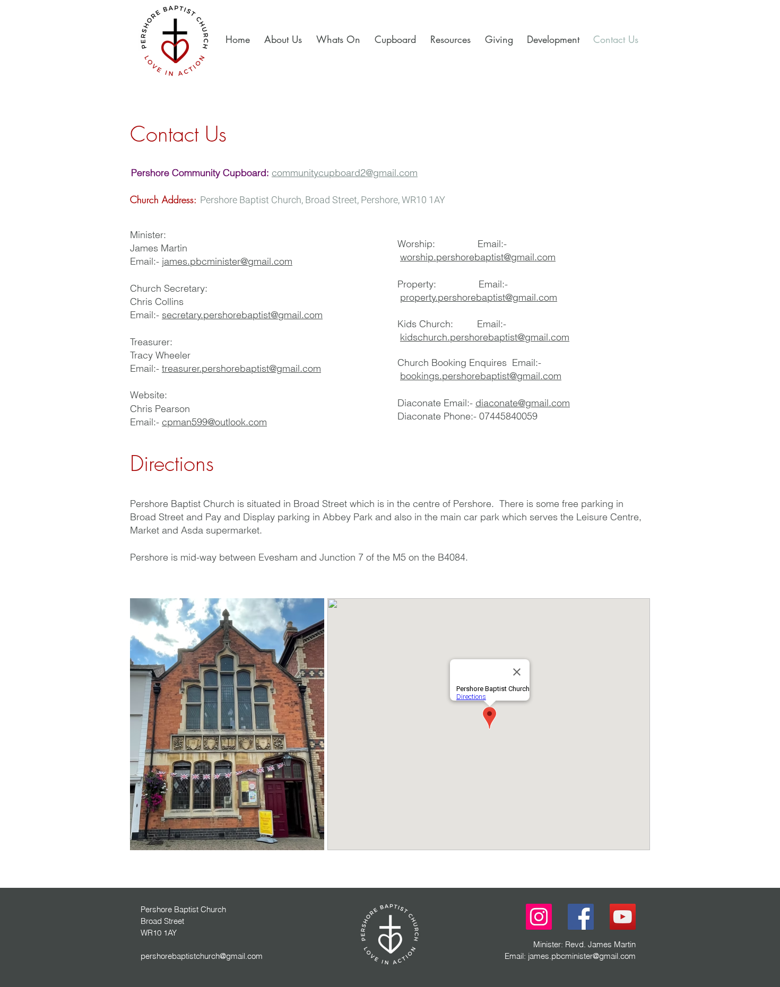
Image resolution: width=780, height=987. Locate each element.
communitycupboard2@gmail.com (345, 173)
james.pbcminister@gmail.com (227, 261)
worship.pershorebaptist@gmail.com (478, 257)
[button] (551, 39)
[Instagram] (539, 917)
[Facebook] (581, 917)
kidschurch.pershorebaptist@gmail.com (484, 337)
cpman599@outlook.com (214, 422)
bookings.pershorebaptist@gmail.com (480, 376)
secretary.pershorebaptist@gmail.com (242, 315)
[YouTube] (623, 917)
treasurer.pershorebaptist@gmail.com (241, 368)
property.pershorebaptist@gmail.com (478, 297)
